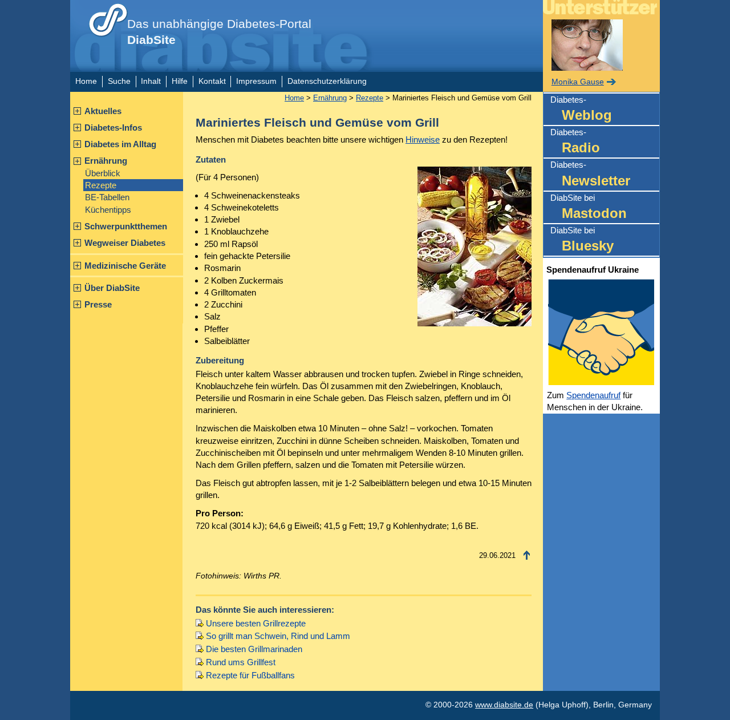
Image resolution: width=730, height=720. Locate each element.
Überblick (102, 173)
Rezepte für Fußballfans (250, 675)
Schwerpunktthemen (125, 226)
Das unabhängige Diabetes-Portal (219, 32)
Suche (119, 81)
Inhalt (151, 81)
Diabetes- (581, 109)
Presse (98, 304)
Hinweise (422, 139)
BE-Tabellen (107, 197)
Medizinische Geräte (125, 265)
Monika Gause (577, 82)
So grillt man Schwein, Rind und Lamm (278, 636)
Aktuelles (102, 111)
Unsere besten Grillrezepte (256, 623)
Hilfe (180, 81)
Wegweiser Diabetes (124, 243)
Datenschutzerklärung (327, 81)
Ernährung (105, 160)
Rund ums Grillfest (240, 662)
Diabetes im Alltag (120, 144)
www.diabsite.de (504, 705)
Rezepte (100, 185)
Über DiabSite (112, 288)
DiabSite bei (588, 207)
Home (86, 81)
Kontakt (212, 81)
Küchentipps (108, 210)
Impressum (256, 81)
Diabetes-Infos (113, 127)
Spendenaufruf (593, 395)
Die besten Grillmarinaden (254, 649)
